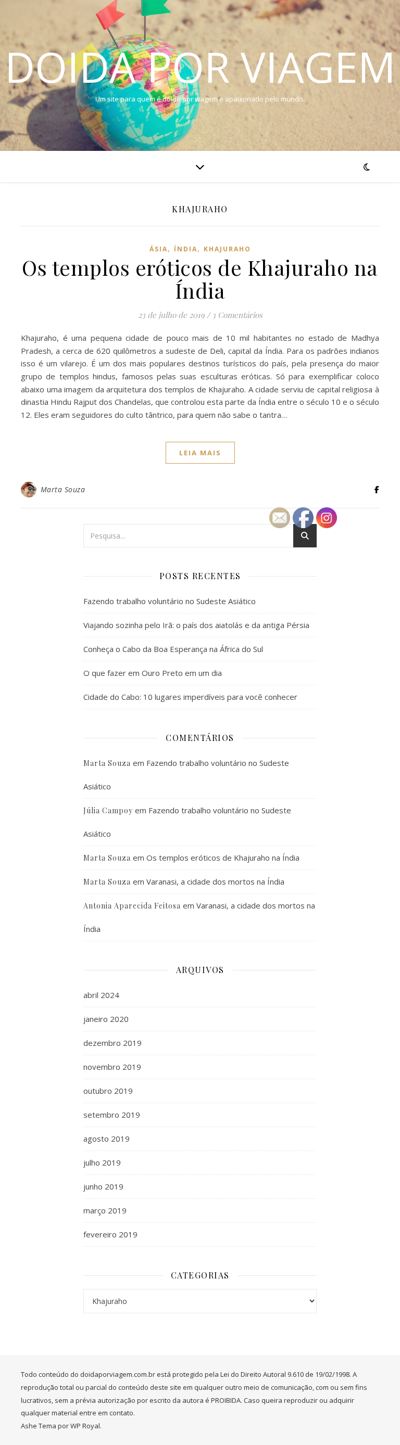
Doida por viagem (200, 66)
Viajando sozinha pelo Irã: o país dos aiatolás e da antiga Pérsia (196, 625)
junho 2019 (103, 1186)
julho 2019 (102, 1162)
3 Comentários (237, 315)
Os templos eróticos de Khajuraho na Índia (200, 278)
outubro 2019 (108, 1090)
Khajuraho (227, 249)
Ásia (158, 249)
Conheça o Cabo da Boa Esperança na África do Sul (173, 649)
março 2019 (105, 1210)
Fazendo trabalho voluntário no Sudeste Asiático (169, 601)
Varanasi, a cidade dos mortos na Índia (215, 881)
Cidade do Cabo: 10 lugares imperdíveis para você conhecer (190, 697)
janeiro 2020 (106, 1019)
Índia (185, 249)
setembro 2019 (111, 1114)
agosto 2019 (106, 1138)
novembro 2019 (112, 1067)
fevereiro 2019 (110, 1234)
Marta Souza (63, 489)
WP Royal (85, 1425)
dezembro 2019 (112, 1043)
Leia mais (200, 452)
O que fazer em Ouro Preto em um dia (152, 673)
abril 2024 (101, 995)
